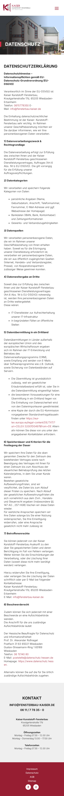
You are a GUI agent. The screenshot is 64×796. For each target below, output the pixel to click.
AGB (32, 776)
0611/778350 (21, 105)
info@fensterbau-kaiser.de (25, 108)
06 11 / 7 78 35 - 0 (32, 710)
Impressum (32, 769)
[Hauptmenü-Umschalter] (57, 8)
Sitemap (32, 781)
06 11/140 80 (21, 654)
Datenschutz (32, 772)
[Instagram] (36, 787)
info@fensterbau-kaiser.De (32, 705)
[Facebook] (28, 787)
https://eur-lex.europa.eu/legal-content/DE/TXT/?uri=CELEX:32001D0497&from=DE (33, 422)
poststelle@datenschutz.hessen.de (33, 657)
